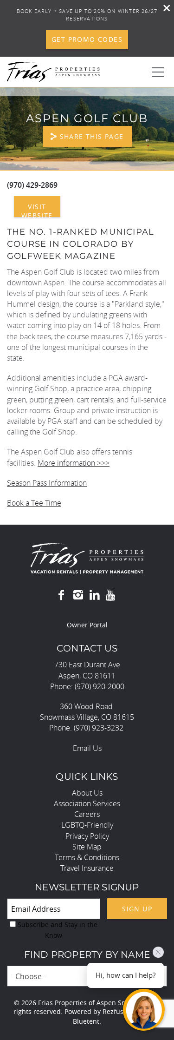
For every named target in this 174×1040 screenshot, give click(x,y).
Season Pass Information (47, 483)
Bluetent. (87, 1021)
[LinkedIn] (94, 595)
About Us (87, 793)
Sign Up (137, 908)
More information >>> (74, 463)
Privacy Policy (87, 836)
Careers (87, 814)
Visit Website (37, 209)
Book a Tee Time (34, 503)
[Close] (163, 9)
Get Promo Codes (87, 39)
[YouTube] (111, 595)
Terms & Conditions (87, 857)
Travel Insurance (87, 868)
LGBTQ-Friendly (87, 825)
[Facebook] (61, 595)
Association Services (87, 803)
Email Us (87, 748)
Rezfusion (118, 1011)
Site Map (87, 847)
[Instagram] (78, 595)
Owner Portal (87, 624)
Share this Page (92, 136)
